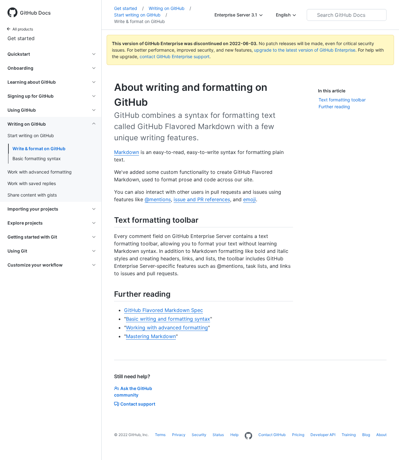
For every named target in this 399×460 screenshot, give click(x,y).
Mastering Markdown (151, 336)
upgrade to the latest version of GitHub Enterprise (304, 50)
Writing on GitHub (170, 8)
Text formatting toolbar (342, 99)
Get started (21, 38)
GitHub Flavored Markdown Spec (163, 310)
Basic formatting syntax (36, 158)
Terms (160, 434)
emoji (249, 199)
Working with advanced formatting (167, 327)
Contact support (137, 404)
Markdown (126, 152)
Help (234, 434)
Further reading (334, 106)
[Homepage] (248, 436)
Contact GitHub (272, 434)
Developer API (322, 434)
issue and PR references (202, 199)
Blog (366, 434)
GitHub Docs (35, 13)
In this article (331, 90)
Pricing (298, 434)
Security (199, 434)
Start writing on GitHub (140, 14)
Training (349, 434)
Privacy (178, 434)
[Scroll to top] (385, 446)
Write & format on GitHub (38, 148)
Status (218, 434)
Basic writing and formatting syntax (168, 319)
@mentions (158, 199)
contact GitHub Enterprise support (174, 56)
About (381, 434)
